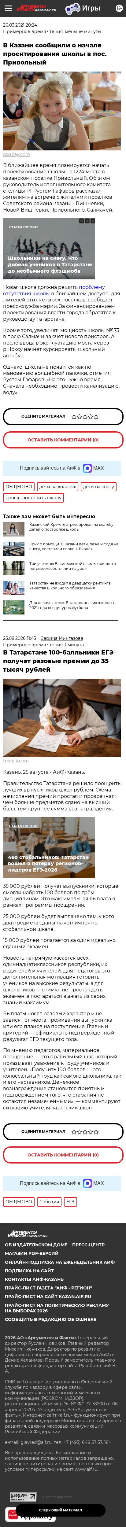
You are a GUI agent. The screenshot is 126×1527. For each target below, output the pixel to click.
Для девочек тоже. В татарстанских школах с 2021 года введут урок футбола (72, 605)
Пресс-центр (88, 1245)
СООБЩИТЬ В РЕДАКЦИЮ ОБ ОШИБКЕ (50, 1319)
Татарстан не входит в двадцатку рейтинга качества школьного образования (70, 585)
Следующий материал (60, 1510)
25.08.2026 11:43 (19, 638)
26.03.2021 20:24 (20, 25)
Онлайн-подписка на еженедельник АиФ (60, 1262)
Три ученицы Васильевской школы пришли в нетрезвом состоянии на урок (72, 566)
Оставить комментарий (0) (63, 440)
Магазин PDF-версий (32, 1253)
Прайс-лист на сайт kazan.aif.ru (48, 1296)
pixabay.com (16, 154)
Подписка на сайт (29, 1271)
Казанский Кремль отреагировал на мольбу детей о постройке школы (71, 527)
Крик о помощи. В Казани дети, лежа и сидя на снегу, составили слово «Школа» (73, 546)
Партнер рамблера (57, 1497)
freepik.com (16, 761)
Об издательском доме (36, 1245)
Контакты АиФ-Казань (34, 1279)
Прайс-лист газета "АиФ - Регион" (48, 1288)
